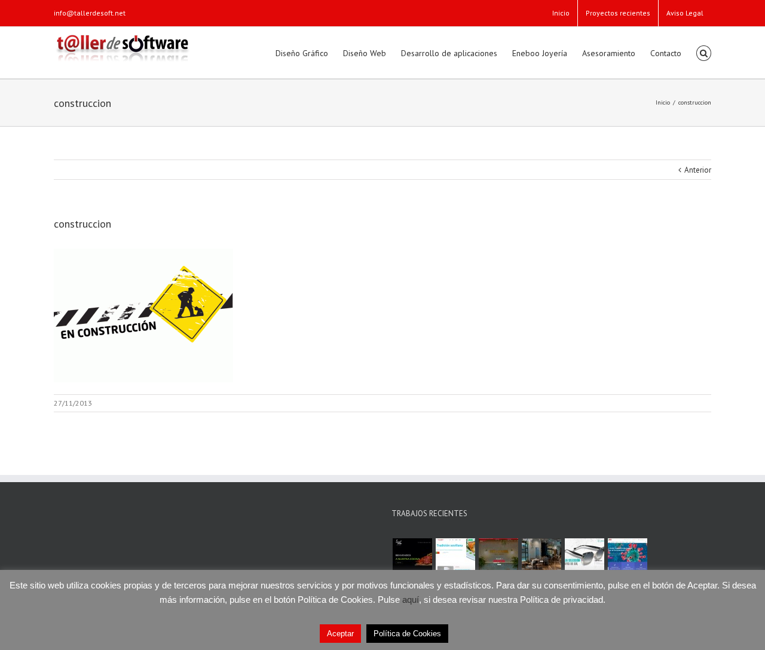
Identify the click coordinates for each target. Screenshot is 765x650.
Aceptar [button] (340, 633)
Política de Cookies (407, 633)
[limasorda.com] (412, 558)
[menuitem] (560, 13)
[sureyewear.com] (584, 558)
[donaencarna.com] (498, 558)
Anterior (697, 170)
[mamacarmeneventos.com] (541, 558)
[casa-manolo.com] (455, 558)
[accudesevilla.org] (627, 558)
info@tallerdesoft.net (90, 12)
